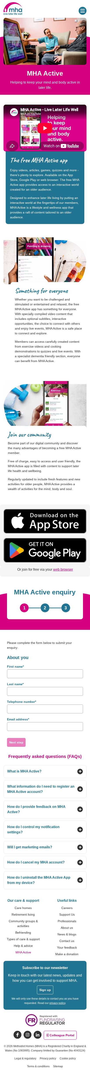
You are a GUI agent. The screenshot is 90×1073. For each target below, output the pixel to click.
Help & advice (23, 945)
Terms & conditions (38, 1066)
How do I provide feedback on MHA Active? (36, 809)
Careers (67, 908)
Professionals (67, 921)
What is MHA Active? (24, 771)
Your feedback (67, 947)
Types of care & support (23, 939)
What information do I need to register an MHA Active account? (40, 789)
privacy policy (57, 1003)
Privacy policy (48, 1058)
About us (67, 927)
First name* (15, 666)
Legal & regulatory (25, 1058)
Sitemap (58, 1066)
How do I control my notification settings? (33, 829)
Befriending (23, 932)
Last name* (15, 684)
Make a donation (66, 954)
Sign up (45, 990)
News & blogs (66, 934)
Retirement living (23, 914)
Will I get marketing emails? (29, 847)
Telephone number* (21, 701)
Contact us (66, 941)
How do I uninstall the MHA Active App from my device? (38, 880)
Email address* (18, 719)
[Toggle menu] (83, 11)
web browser (63, 569)
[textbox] (45, 673)
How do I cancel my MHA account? (36, 862)
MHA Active (23, 952)
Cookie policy (68, 1058)
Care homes (23, 908)
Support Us (67, 914)
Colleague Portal (62, 1035)
